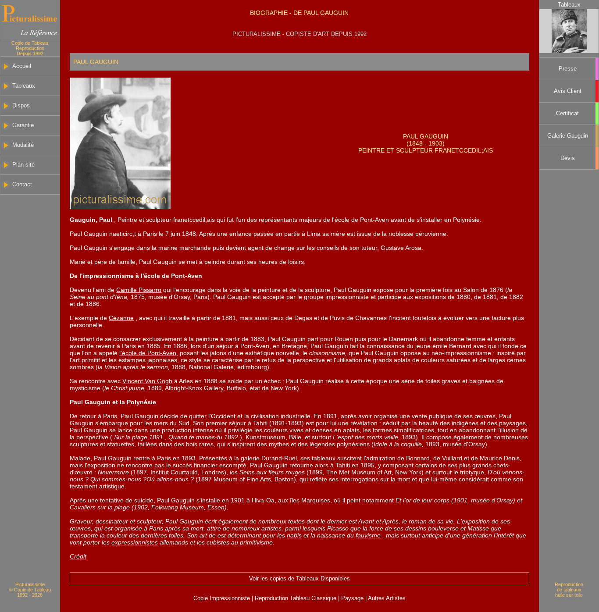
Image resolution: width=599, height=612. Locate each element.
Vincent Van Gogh (147, 380)
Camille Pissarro (138, 289)
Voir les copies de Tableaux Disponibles (299, 579)
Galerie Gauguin (567, 136)
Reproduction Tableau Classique (295, 598)
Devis (567, 158)
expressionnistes (134, 542)
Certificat (567, 113)
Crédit (78, 556)
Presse (568, 69)
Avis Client (567, 91)
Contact (22, 184)
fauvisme (368, 535)
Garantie (23, 125)
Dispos (21, 106)
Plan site (23, 165)
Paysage (353, 598)
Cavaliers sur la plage (100, 507)
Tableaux (23, 86)
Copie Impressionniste (222, 598)
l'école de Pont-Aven (147, 352)
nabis (294, 535)
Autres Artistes (386, 598)
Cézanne (121, 317)
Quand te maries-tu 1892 (204, 437)
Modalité (23, 145)
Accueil (21, 66)
